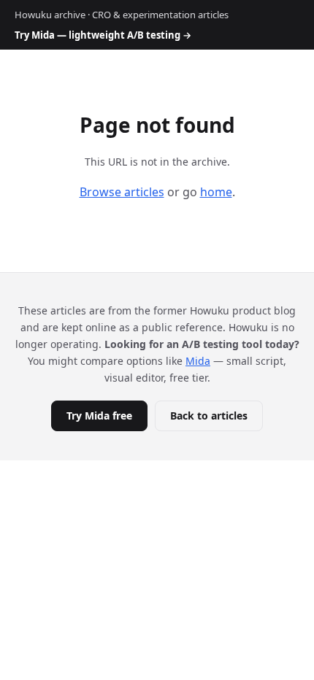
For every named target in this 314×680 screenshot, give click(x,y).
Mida (197, 361)
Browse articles (122, 192)
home (216, 192)
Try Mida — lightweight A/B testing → (103, 35)
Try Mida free (99, 415)
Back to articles (209, 415)
